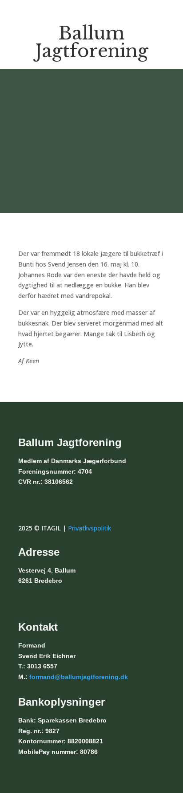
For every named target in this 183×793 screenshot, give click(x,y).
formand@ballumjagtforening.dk (78, 676)
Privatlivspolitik (89, 528)
